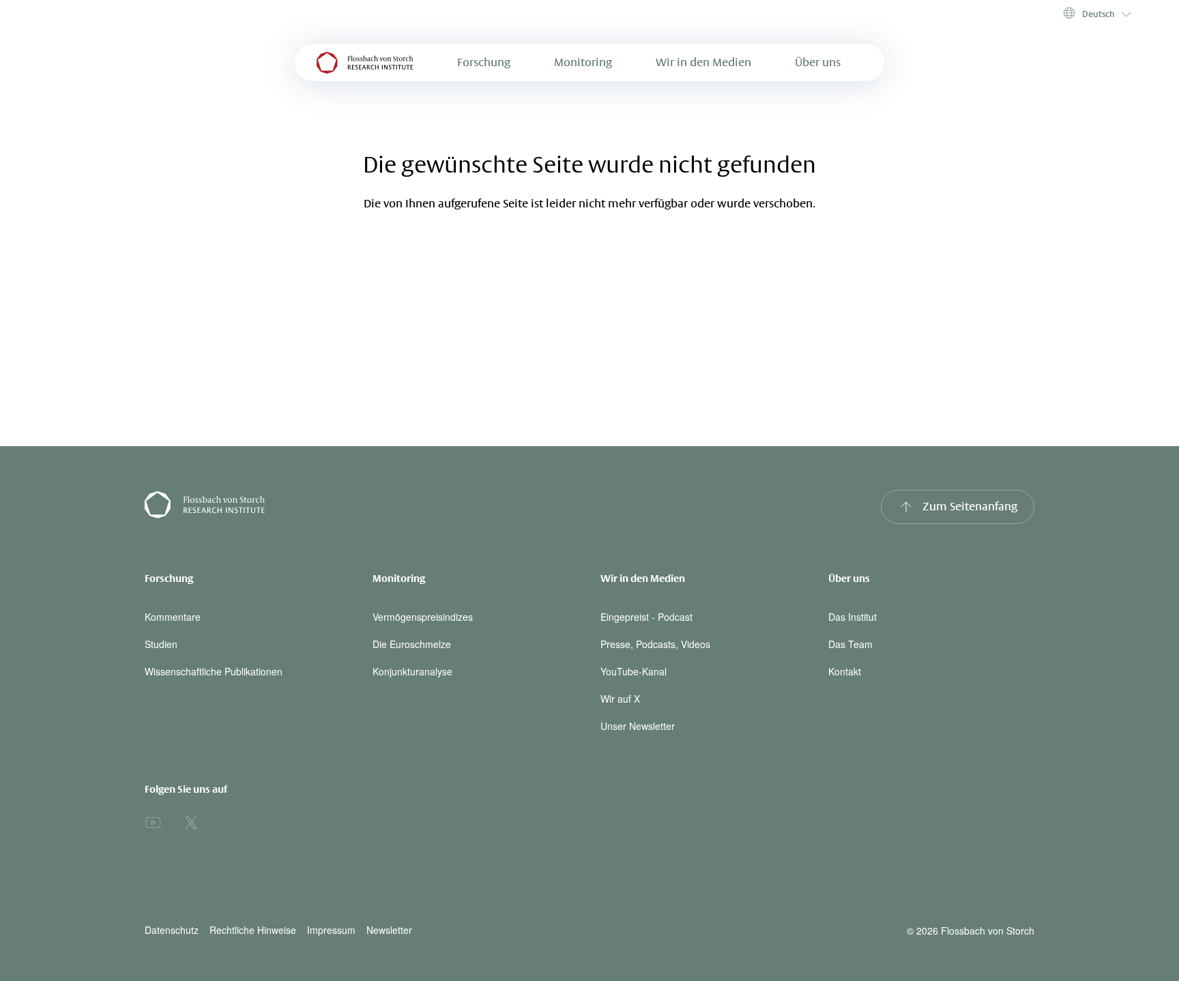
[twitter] (191, 823)
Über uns (818, 62)
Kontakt (844, 671)
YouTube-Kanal (633, 671)
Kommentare (173, 617)
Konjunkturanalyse (412, 671)
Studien (161, 644)
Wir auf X (620, 698)
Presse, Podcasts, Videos (655, 644)
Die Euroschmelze (412, 644)
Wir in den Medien (703, 62)
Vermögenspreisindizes (423, 617)
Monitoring (583, 62)
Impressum (331, 930)
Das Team (850, 644)
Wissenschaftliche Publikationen (213, 671)
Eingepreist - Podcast (646, 617)
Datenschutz (172, 930)
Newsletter (389, 930)
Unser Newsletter (637, 726)
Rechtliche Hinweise (252, 930)
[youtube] (153, 823)
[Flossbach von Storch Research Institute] (362, 507)
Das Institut (852, 617)
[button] (1096, 13)
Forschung (483, 62)
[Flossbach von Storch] (365, 62)
